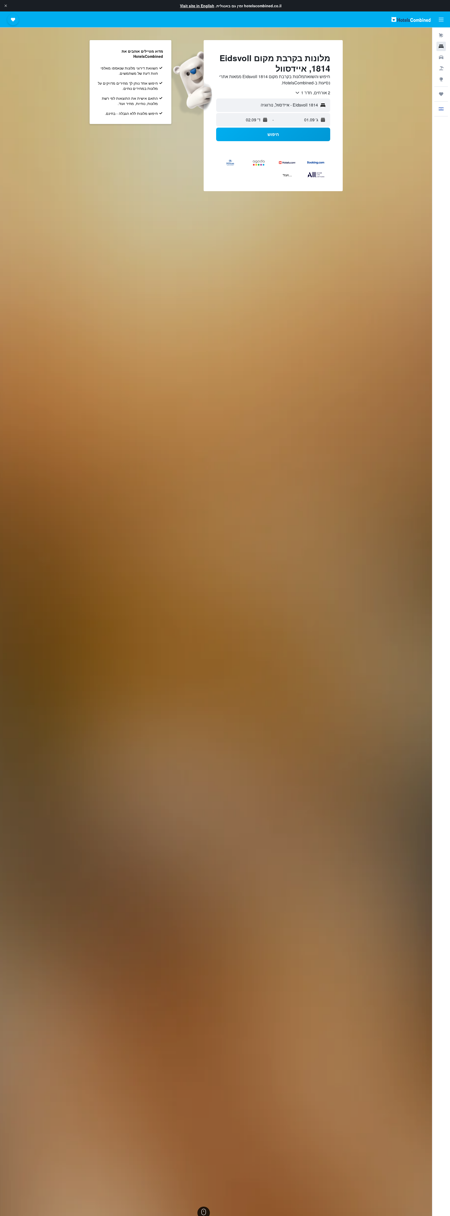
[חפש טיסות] (441, 35)
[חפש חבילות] (441, 68)
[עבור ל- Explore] (441, 79)
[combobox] (312, 92)
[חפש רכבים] (441, 57)
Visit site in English (197, 5)
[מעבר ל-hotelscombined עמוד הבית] (411, 19)
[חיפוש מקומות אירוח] (441, 46)
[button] (5, 5)
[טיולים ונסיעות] (441, 94)
